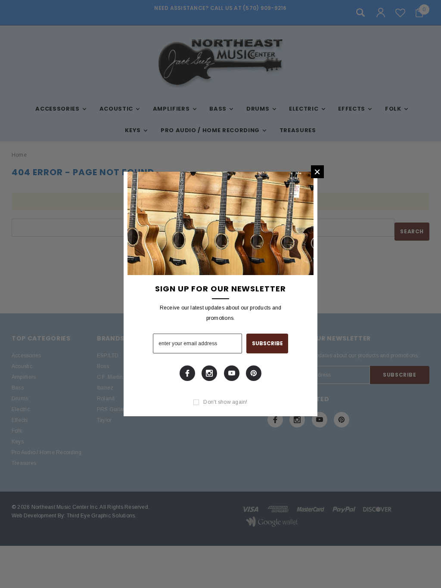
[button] (317, 171)
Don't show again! (225, 402)
